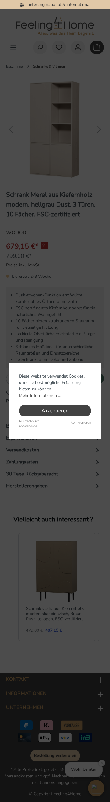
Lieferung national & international (57, 4)
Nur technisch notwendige (29, 424)
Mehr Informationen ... (40, 395)
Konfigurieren (81, 422)
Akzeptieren (55, 410)
